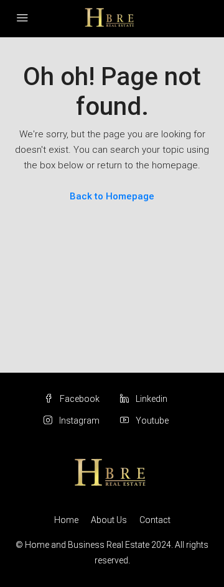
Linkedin (150, 399)
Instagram (78, 420)
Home (66, 520)
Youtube (151, 420)
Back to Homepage (112, 196)
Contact (154, 520)
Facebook (79, 399)
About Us (109, 520)
